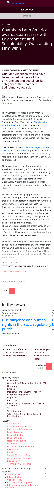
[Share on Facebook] (3, 61)
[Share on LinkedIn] (13, 61)
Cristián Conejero (32, 147)
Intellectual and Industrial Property (24, 392)
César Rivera (21, 150)
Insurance (12, 444)
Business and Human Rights (14, 272)
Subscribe (9, 290)
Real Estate (12, 449)
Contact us (12, 487)
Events (27, 16)
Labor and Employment (18, 395)
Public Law (12, 400)
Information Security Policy (20, 482)
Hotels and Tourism (16, 441)
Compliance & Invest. (17, 426)
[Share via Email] (18, 61)
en (8, 25)
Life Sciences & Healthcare (20, 446)
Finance (11, 389)
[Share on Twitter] (8, 61)
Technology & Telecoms (19, 464)
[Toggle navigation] (3, 3)
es (3, 25)
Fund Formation (15, 438)
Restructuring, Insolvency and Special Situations (25, 404)
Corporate (12, 386)
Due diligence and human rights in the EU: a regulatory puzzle (26, 324)
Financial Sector (15, 435)
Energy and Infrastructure (20, 429)
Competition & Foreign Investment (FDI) (27, 383)
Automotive (13, 423)
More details (10, 345)
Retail (10, 452)
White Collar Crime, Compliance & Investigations (24, 415)
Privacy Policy (14, 477)
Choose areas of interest (43, 366)
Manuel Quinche (41, 266)
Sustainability (13, 461)
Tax (9, 408)
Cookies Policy (14, 479)
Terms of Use (13, 474)
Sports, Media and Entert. (20, 455)
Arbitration (12, 380)
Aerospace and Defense (19, 458)
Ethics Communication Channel (22, 485)
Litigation (12, 397)
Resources (26, 9)
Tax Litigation (14, 411)
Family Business (15, 432)
